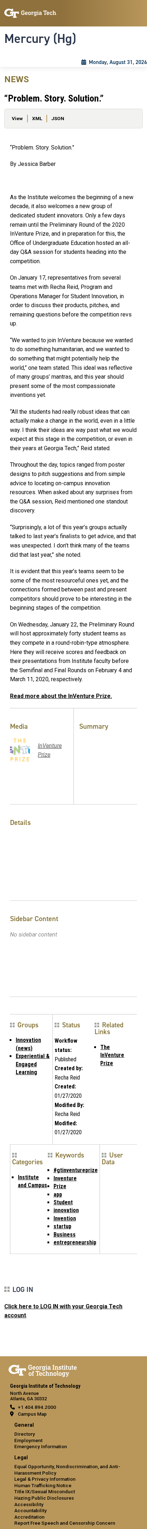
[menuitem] (73, 1436)
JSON (57, 118)
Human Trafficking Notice (42, 1485)
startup (62, 1226)
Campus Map (32, 1414)
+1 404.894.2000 (37, 1407)
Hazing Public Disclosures (44, 1498)
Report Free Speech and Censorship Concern (64, 1523)
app (58, 1194)
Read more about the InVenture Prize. (61, 696)
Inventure (65, 1178)
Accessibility (29, 1504)
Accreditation (29, 1517)
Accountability (30, 1510)
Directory (24, 1434)
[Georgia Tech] (43, 1369)
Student (63, 1202)
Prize (60, 1186)
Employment (28, 1440)
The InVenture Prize (112, 1055)
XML (37, 118)
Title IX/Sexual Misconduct (44, 1491)
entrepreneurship (75, 1242)
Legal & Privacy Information (45, 1479)
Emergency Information (40, 1446)
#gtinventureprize (76, 1170)
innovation (66, 1210)
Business (65, 1234)
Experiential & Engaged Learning (33, 1064)
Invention (65, 1218)
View (17, 118)
